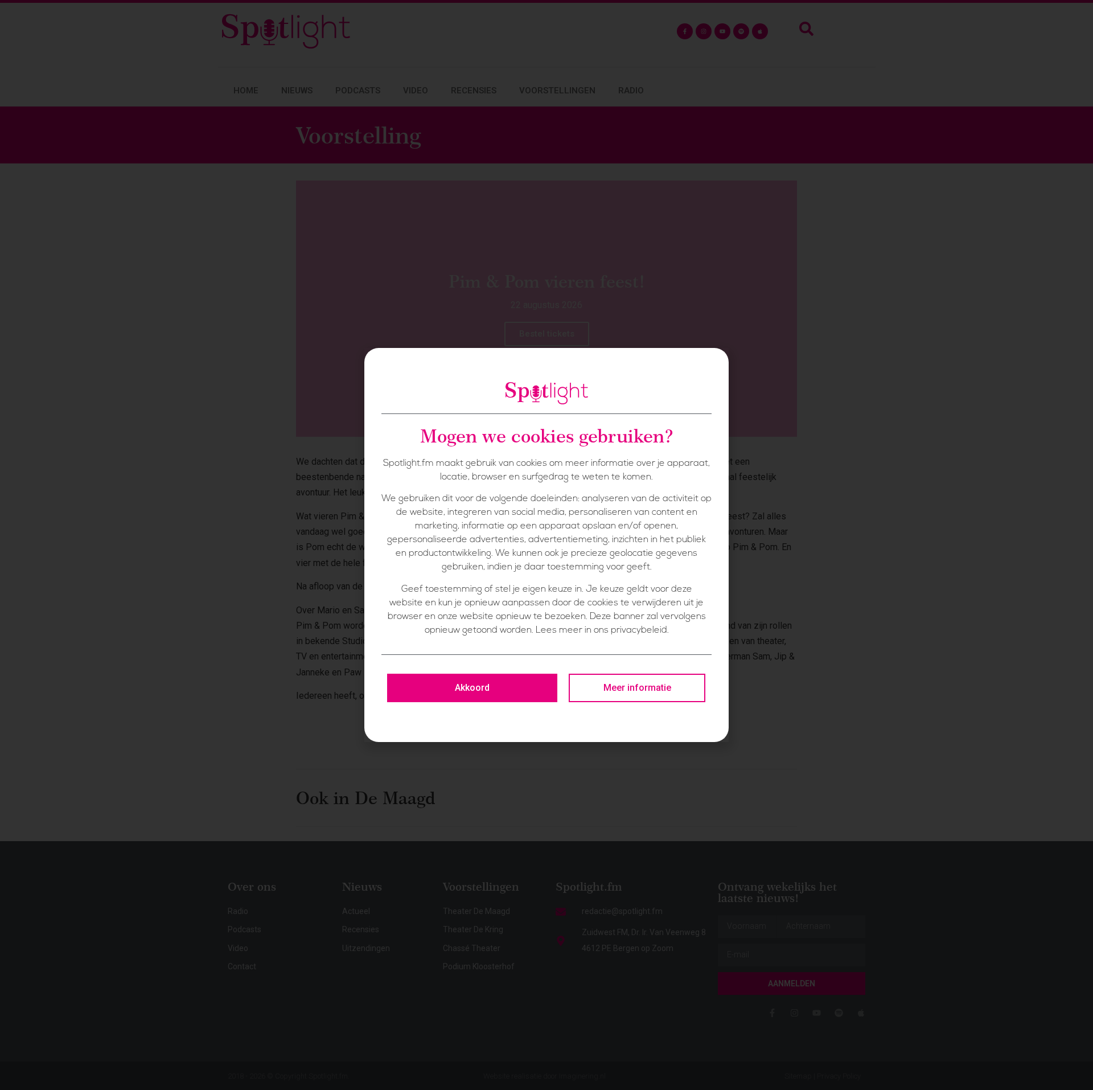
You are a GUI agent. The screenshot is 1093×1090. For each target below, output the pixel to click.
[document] (546, 545)
